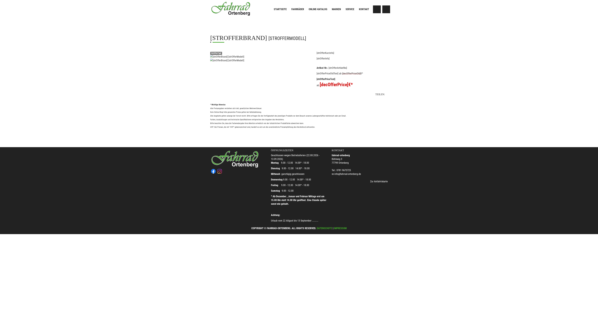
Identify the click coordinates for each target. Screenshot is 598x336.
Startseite (280, 9)
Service (350, 9)
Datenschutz (324, 228)
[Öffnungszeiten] (386, 9)
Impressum (340, 228)
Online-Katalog (318, 9)
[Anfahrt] (377, 9)
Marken (336, 9)
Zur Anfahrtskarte (379, 181)
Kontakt (364, 9)
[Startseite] (231, 8)
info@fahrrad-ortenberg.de (347, 174)
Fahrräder (297, 9)
